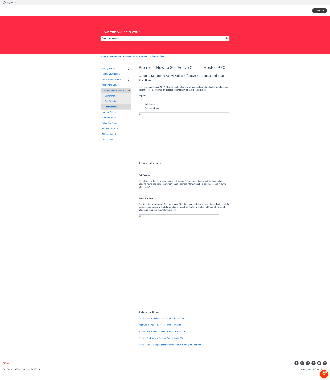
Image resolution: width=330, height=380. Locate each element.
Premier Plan (158, 56)
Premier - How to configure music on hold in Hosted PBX (161, 318)
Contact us (319, 10)
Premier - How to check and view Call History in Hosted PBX (162, 332)
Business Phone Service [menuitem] (113, 90)
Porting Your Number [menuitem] (111, 74)
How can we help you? (120, 32)
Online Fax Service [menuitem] (110, 123)
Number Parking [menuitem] (109, 112)
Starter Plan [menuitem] (110, 96)
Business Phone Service (136, 56)
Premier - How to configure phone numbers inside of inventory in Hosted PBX (170, 345)
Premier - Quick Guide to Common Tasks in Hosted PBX (161, 338)
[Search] (227, 38)
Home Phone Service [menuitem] (111, 79)
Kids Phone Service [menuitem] (111, 85)
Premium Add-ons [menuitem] (110, 128)
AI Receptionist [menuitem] (109, 134)
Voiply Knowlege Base (111, 56)
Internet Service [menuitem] (109, 117)
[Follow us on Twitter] (308, 363)
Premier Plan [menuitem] (111, 107)
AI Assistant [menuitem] (107, 139)
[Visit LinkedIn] (313, 363)
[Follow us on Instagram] (302, 363)
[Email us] (325, 363)
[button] (129, 68)
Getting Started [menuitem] (108, 68)
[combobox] (163, 38)
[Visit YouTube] (319, 363)
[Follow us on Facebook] (296, 363)
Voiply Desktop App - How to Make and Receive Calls (160, 325)
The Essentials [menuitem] (111, 101)
